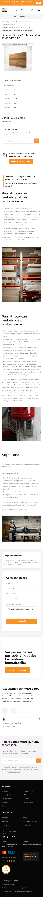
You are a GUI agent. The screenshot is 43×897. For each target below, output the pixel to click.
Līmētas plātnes (7, 799)
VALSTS (9, 583)
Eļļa (25, 795)
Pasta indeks (11, 594)
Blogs (25, 817)
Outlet (26, 799)
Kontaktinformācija (30, 821)
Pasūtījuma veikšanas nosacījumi (14, 888)
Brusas (4, 806)
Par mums (5, 825)
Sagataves (5, 802)
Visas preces (28, 802)
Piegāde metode (13, 604)
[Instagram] (3, 861)
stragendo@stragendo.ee (32, 844)
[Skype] (14, 861)
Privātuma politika (8, 884)
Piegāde (5, 817)
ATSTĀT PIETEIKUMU (17, 670)
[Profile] (22, 10)
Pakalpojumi (27, 825)
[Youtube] (10, 861)
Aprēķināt (21, 621)
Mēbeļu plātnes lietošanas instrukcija (15, 509)
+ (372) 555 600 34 (10, 837)
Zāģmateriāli (28, 791)
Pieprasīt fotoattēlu (20, 161)
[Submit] (38, 760)
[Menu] (39, 10)
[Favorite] (17, 10)
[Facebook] (6, 861)
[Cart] (27, 10)
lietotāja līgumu (14, 772)
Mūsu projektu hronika (10, 881)
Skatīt (38, 2)
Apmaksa (5, 821)
